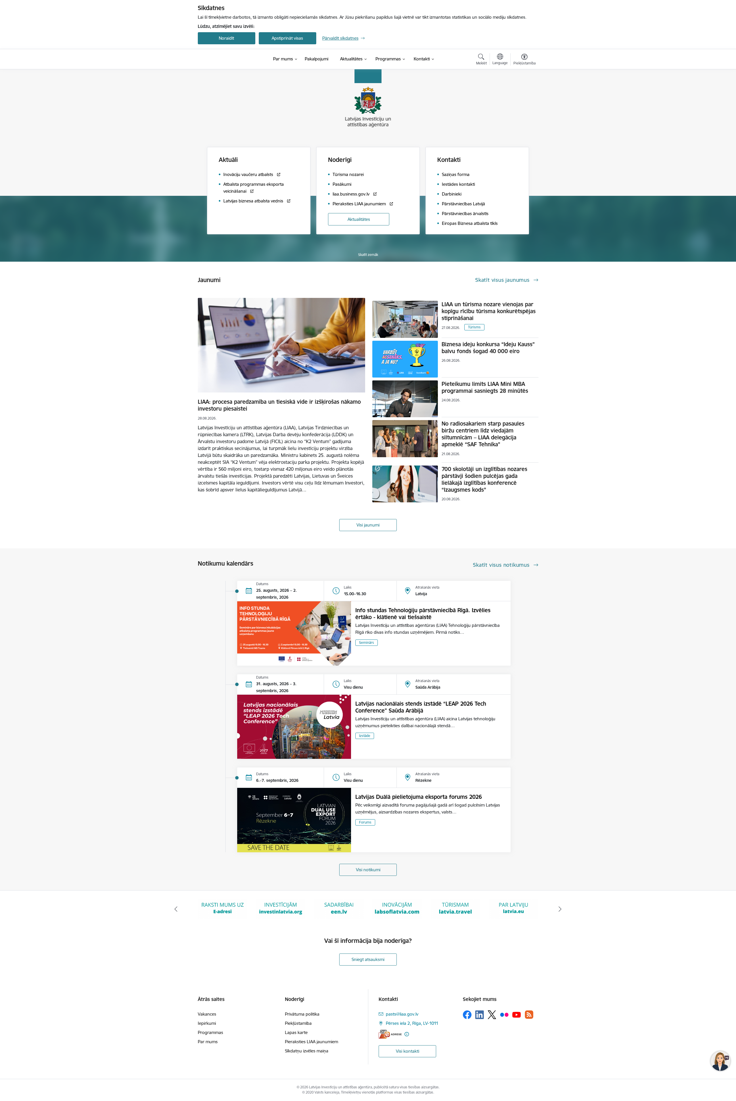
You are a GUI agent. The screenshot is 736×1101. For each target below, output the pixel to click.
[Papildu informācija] (407, 1034)
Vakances (207, 1014)
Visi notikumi (368, 869)
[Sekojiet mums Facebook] (467, 1014)
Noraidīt (226, 38)
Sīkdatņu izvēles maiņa (306, 1051)
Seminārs (366, 642)
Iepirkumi (207, 1023)
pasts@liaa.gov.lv (402, 1014)
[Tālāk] (560, 909)
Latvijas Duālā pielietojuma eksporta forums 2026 (418, 796)
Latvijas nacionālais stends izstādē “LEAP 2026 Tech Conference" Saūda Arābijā (420, 707)
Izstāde (364, 736)
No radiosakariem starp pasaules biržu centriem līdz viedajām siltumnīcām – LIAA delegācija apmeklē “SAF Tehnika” (483, 434)
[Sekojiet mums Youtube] (516, 1014)
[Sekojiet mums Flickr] (504, 1014)
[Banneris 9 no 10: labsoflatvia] (339, 909)
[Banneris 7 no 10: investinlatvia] (222, 909)
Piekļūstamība (298, 1023)
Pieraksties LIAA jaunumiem (311, 1041)
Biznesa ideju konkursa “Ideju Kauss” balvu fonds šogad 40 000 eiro (488, 348)
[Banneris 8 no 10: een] (280, 909)
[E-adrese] (390, 1034)
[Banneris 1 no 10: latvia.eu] (455, 909)
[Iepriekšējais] (175, 909)
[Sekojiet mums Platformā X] (492, 1014)
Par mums (208, 1041)
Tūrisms (474, 327)
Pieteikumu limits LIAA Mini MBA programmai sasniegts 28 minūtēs (485, 387)
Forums (365, 822)
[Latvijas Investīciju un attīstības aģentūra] (230, 59)
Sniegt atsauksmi (368, 959)
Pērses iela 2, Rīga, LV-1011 (412, 1023)
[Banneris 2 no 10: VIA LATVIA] (513, 909)
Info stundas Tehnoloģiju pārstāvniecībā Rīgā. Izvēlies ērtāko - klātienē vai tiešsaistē (422, 614)
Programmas (210, 1032)
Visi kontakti (407, 1051)
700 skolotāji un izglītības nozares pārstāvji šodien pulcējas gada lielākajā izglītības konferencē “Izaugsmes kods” (484, 479)
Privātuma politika (302, 1014)
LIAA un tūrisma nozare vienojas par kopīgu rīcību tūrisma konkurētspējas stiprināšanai (489, 311)
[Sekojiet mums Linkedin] (479, 1014)
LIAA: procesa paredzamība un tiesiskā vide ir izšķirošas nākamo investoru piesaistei (279, 405)
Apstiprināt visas (287, 38)
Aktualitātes (359, 219)
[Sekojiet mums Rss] (529, 1014)
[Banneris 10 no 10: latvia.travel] (397, 909)
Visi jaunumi (367, 525)
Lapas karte (296, 1032)
